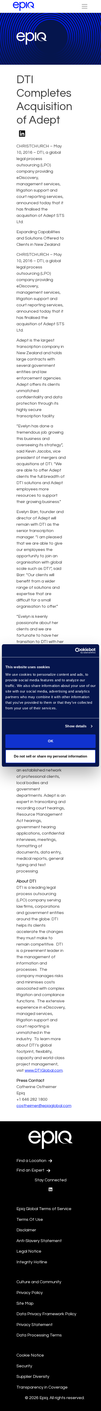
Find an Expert (30, 1170)
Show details (75, 726)
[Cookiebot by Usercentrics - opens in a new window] (75, 651)
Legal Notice (28, 1251)
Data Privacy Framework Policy (46, 1314)
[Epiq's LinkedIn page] (50, 1189)
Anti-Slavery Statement (39, 1241)
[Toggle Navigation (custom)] (84, 6)
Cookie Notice (30, 1355)
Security (24, 1366)
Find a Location (31, 1160)
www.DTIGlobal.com (44, 1070)
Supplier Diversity (32, 1376)
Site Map (25, 1303)
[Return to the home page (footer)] (24, 6)
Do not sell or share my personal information (50, 756)
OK (50, 741)
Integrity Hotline (31, 1262)
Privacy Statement (34, 1324)
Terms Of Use (29, 1219)
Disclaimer (26, 1230)
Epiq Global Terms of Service (43, 1209)
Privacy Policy (29, 1292)
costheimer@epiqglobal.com (43, 1106)
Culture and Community (38, 1282)
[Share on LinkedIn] (22, 134)
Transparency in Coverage (42, 1387)
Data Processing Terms (39, 1335)
